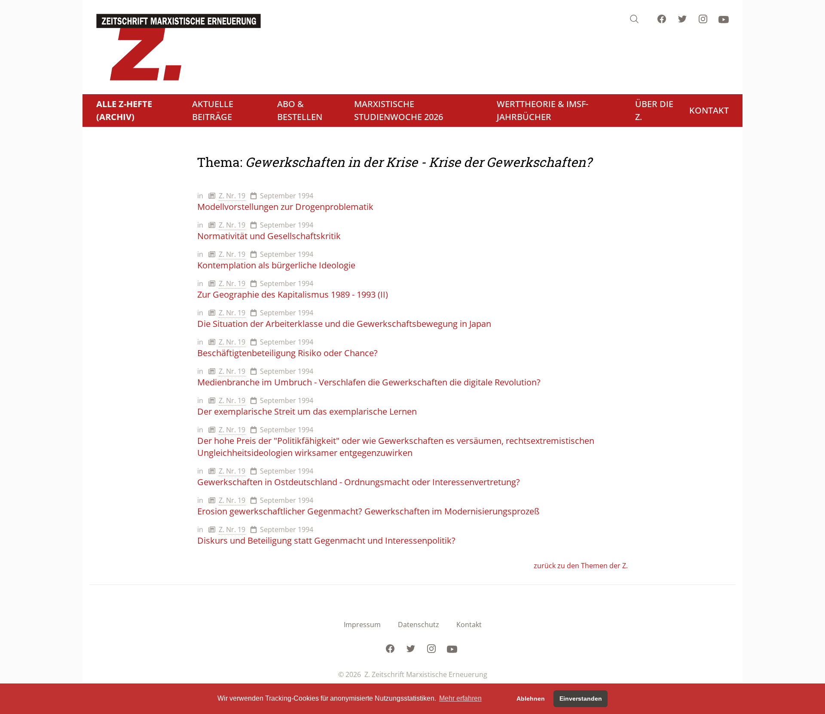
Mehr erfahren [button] (460, 698)
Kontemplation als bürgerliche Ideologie (276, 265)
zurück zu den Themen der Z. (581, 565)
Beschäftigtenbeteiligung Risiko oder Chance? (287, 353)
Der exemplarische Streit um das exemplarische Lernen (307, 411)
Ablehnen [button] (530, 698)
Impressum (362, 624)
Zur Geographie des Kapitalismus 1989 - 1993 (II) (292, 294)
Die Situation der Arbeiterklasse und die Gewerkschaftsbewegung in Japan (344, 323)
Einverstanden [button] (580, 698)
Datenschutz (418, 624)
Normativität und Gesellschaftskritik (269, 236)
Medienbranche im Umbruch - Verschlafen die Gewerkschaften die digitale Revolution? (369, 382)
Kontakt (469, 624)
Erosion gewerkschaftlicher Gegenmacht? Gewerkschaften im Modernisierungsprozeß (368, 511)
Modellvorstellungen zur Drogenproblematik (285, 206)
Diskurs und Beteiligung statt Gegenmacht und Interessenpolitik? (326, 540)
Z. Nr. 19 (232, 195)
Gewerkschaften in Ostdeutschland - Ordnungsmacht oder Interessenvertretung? (358, 482)
